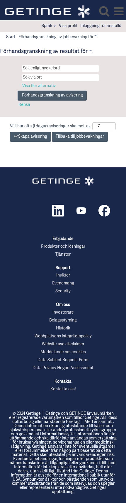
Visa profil (68, 26)
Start (10, 37)
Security (63, 291)
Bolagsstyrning (63, 320)
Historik (63, 328)
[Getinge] (63, 181)
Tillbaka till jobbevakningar (80, 136)
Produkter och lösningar (63, 246)
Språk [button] (47, 26)
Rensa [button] (24, 104)
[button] (118, 11)
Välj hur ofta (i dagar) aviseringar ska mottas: (50, 126)
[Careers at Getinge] (45, 11)
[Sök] (104, 11)
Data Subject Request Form (63, 360)
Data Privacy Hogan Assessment (63, 368)
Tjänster (63, 254)
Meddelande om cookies (63, 352)
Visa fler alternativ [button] (39, 86)
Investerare (63, 312)
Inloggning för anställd (100, 26)
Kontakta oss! (63, 389)
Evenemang (63, 283)
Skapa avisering (32, 136)
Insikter (63, 275)
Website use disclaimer (63, 344)
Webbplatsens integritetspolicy (63, 336)
